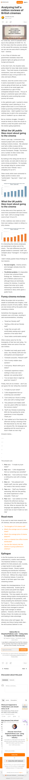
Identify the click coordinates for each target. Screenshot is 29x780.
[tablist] (8, 680)
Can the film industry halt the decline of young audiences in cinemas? (14, 547)
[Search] (26, 700)
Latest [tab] (7, 700)
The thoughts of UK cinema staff (14, 526)
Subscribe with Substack (15, 761)
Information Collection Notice (17, 655)
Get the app (21, 775)
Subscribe (19, 2)
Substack (8, 778)
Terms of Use (22, 653)
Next (23, 668)
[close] (24, 724)
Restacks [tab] (12, 680)
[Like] (3, 22)
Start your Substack (11, 775)
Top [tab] (3, 700)
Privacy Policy (19, 768)
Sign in (25, 2)
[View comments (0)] (6, 22)
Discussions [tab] (14, 700)
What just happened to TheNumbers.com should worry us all (9, 707)
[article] (14, 710)
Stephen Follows (9, 16)
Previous (6, 668)
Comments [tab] (5, 680)
